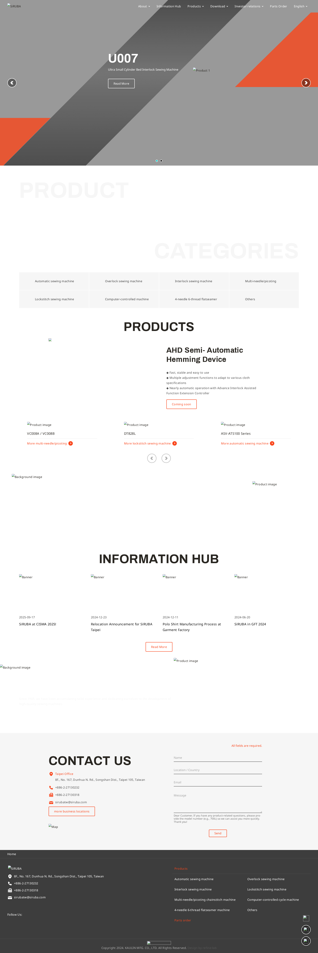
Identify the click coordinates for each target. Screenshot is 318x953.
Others (252, 910)
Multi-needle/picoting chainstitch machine (205, 900)
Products (194, 6)
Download (217, 6)
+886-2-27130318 (67, 795)
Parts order (182, 920)
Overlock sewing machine (266, 879)
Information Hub (169, 6)
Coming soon (181, 404)
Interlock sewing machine (193, 889)
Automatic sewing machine (194, 879)
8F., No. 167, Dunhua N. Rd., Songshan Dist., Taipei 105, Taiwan (100, 780)
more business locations (71, 811)
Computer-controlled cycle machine (273, 900)
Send (217, 833)
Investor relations (247, 6)
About (142, 6)
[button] (306, 82)
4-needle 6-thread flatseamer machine (202, 910)
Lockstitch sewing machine (266, 889)
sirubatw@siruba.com (71, 802)
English (299, 6)
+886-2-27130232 (67, 787)
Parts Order (278, 6)
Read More (121, 84)
